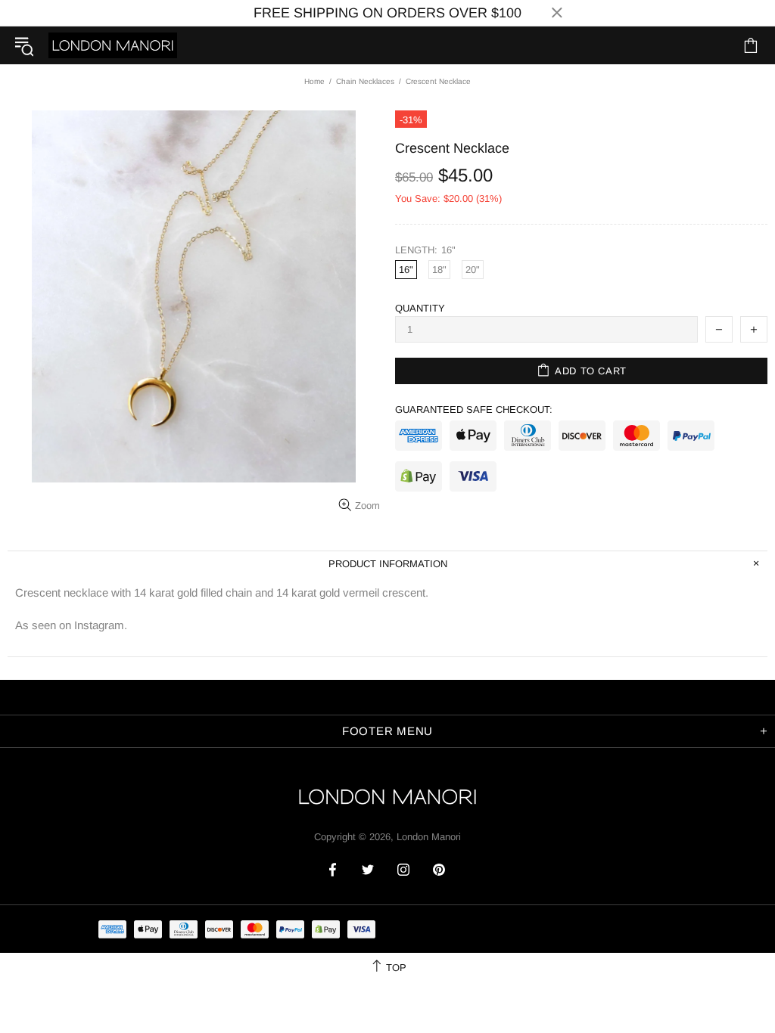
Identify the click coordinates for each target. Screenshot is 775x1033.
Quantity (420, 308)
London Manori (429, 836)
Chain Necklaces (365, 81)
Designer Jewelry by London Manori (112, 45)
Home (314, 81)
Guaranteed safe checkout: (473, 409)
